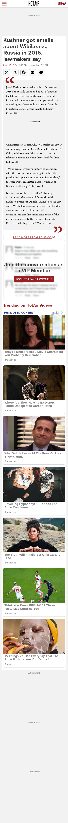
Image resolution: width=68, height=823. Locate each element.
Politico (10, 65)
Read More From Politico (32, 237)
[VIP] (62, 4)
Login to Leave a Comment (34, 279)
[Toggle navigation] (4, 4)
